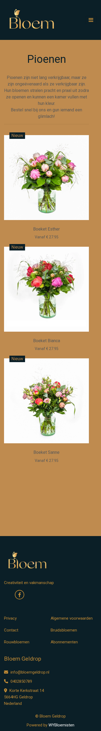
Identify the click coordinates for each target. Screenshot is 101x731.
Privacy (10, 618)
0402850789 (20, 681)
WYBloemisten (61, 725)
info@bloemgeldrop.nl (30, 672)
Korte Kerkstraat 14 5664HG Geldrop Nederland (24, 697)
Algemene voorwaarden (72, 618)
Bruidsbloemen (64, 630)
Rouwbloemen (16, 642)
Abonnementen (64, 642)
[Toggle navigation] (91, 20)
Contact (11, 630)
